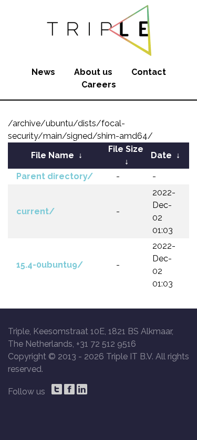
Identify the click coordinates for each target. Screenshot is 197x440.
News (43, 72)
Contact (148, 72)
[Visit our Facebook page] (69, 389)
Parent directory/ (54, 176)
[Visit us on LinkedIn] (82, 389)
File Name (52, 155)
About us (93, 72)
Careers (98, 85)
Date (161, 155)
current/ (35, 211)
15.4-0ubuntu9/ (49, 265)
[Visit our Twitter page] (56, 389)
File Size (125, 149)
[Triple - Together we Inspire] (98, 29)
